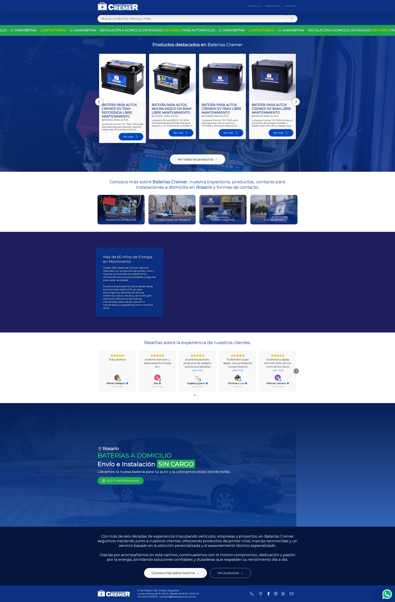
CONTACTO (290, 6)
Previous (99, 102)
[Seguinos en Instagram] (276, 593)
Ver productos (228, 573)
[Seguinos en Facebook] (269, 593)
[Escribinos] (292, 593)
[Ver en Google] (117, 378)
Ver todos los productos (195, 159)
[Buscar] (292, 18)
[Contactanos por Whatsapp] (284, 593)
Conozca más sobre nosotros (173, 573)
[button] (98, 370)
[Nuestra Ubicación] (261, 593)
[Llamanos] (252, 593)
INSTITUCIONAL (273, 6)
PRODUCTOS (255, 6)
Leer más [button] (197, 370)
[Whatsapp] (387, 594)
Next (296, 102)
